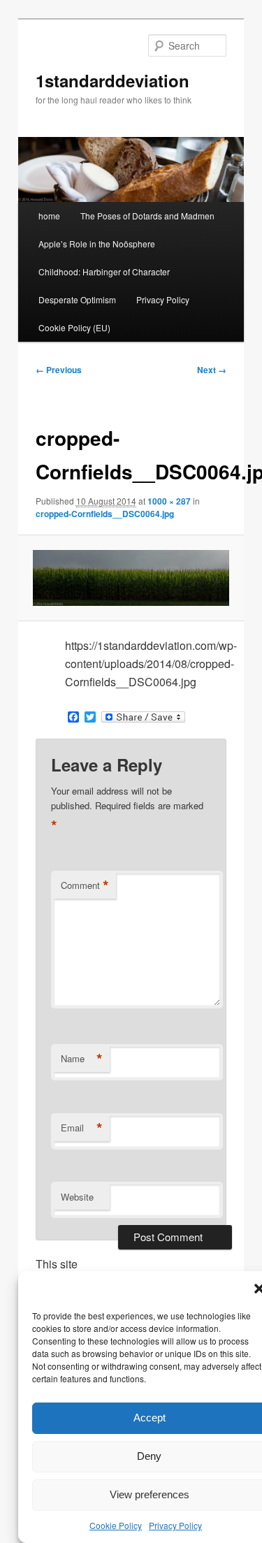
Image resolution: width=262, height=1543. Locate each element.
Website (77, 1196)
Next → (211, 369)
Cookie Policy (115, 1525)
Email (82, 1128)
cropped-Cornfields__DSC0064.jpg (105, 513)
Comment (85, 885)
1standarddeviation (112, 80)
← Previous (59, 369)
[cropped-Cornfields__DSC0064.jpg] (130, 578)
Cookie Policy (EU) (74, 327)
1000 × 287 (169, 501)
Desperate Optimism (77, 299)
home (49, 216)
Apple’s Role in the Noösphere (96, 243)
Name (82, 1059)
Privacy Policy (175, 1525)
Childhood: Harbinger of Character (104, 271)
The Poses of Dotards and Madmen (147, 216)
